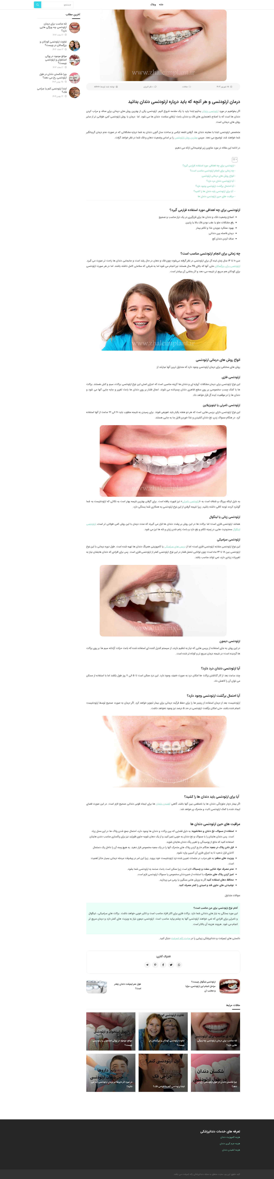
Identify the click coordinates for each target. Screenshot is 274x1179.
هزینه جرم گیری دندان (230, 1143)
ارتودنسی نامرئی (190, 501)
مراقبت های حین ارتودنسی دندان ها (216, 196)
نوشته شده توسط (104, 86)
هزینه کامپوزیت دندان (230, 1137)
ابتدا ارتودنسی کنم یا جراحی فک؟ (52, 90)
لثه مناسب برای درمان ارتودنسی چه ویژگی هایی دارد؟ (53, 27)
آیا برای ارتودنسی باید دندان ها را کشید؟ (214, 191)
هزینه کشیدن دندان (231, 1150)
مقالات (185, 86)
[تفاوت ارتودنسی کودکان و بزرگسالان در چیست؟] (74, 45)
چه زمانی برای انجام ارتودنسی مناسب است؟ (212, 171)
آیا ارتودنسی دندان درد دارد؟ (220, 181)
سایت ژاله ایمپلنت (180, 938)
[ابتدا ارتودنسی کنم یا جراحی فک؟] (74, 92)
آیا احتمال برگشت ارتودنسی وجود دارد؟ (215, 186)
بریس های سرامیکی (175, 547)
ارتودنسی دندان (210, 111)
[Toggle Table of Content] (233, 160)
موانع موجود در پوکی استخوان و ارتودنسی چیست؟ (56, 59)
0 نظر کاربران (148, 86)
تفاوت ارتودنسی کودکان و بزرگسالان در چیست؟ (53, 43)
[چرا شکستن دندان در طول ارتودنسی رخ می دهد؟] (74, 78)
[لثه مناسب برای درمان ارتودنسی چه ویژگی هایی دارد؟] (74, 27)
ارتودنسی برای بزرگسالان (227, 266)
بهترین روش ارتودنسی (185, 138)
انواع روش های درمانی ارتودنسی (218, 176)
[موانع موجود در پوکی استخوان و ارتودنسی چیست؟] (74, 60)
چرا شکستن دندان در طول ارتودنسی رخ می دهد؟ (53, 76)
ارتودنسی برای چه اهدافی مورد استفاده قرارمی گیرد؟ (208, 166)
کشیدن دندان (163, 804)
